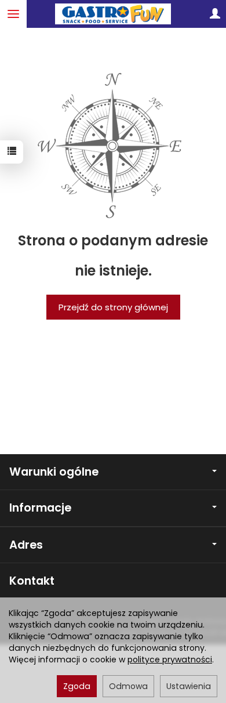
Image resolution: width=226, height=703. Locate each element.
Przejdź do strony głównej (113, 307)
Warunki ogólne (54, 472)
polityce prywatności (169, 659)
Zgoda (76, 686)
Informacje (40, 508)
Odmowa (128, 686)
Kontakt (31, 581)
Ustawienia (188, 686)
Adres (26, 545)
